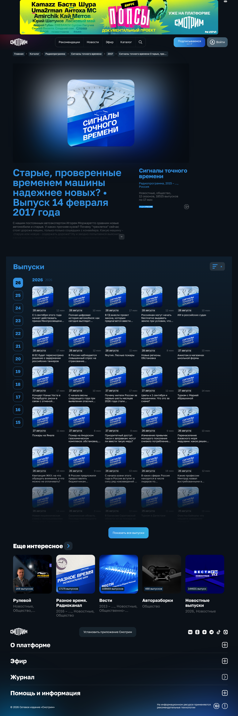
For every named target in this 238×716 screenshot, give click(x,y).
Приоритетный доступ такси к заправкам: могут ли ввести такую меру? (120, 438)
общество (163, 193)
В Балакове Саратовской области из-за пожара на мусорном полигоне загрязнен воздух (120, 520)
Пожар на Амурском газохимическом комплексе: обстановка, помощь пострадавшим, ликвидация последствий (84, 441)
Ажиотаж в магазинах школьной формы (191, 357)
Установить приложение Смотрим (107, 632)
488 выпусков (153, 588)
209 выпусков (24, 588)
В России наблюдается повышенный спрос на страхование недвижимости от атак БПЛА (83, 361)
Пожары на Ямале (43, 435)
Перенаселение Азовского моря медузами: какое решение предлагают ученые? (193, 440)
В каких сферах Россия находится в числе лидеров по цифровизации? (155, 480)
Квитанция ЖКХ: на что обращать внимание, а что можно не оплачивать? (48, 478)
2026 (48, 280)
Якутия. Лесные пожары (119, 355)
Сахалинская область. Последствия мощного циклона (82, 518)
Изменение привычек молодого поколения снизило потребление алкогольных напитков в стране (156, 441)
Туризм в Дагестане (153, 515)
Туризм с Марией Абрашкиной (188, 397)
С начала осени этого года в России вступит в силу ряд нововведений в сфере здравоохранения (120, 480)
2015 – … (171, 183)
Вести (105, 600)
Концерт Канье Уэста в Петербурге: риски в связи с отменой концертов (46, 400)
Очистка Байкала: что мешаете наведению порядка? (191, 518)
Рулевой (22, 600)
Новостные (147, 193)
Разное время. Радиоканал (71, 603)
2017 (110, 53)
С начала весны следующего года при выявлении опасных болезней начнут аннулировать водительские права (82, 403)
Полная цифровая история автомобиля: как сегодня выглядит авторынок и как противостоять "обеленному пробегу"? (84, 322)
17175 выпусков (68, 588)
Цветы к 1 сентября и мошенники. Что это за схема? (155, 398)
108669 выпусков (112, 588)
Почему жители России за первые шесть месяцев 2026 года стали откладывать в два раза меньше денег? (121, 401)
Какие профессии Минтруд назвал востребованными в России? (190, 480)
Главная (19, 53)
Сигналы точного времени (86, 53)
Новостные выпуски (197, 603)
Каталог (34, 53)
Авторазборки (157, 600)
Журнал (22, 677)
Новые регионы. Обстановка (151, 357)
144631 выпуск (197, 588)
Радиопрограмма (55, 53)
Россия (144, 186)
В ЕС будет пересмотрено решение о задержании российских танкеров (48, 358)
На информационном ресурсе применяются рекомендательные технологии (184, 706)
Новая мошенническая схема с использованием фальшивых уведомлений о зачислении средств (47, 520)
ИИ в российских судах (192, 314)
